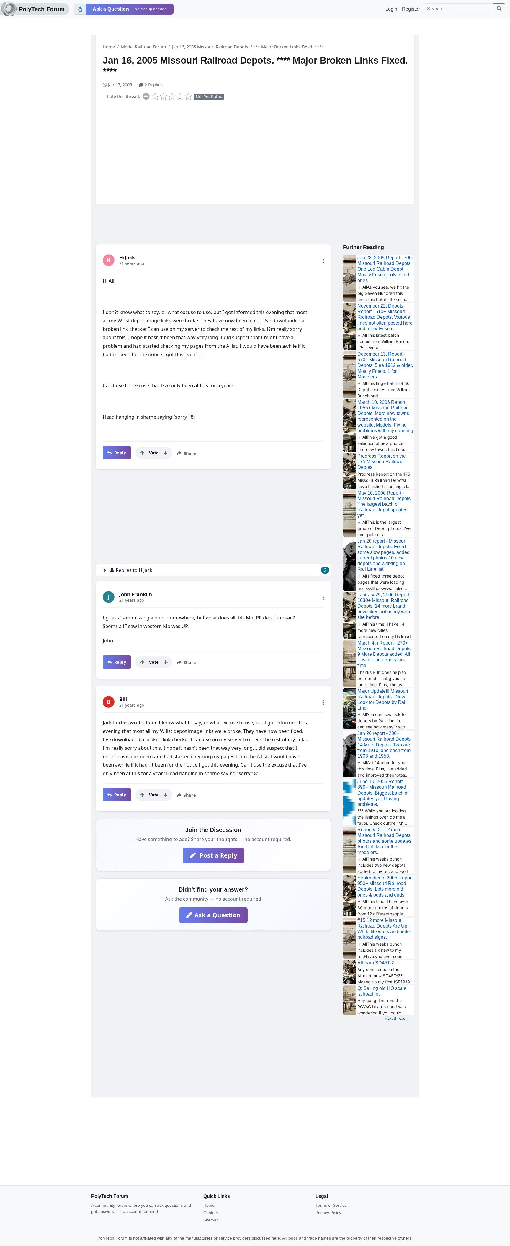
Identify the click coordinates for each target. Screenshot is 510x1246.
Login (391, 9)
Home (109, 47)
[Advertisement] (258, 150)
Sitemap (211, 1220)
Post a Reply (217, 855)
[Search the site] (499, 8)
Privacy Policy (328, 1212)
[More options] (323, 260)
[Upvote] (142, 453)
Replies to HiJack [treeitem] (221, 570)
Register (411, 9)
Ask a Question (217, 915)
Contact (210, 1212)
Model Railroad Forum (143, 47)
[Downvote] (165, 453)
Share (189, 453)
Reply (119, 453)
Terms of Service (331, 1205)
